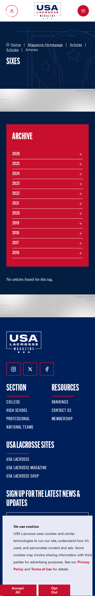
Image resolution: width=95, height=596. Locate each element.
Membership (62, 419)
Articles (76, 44)
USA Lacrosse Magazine (26, 468)
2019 (15, 223)
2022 (16, 193)
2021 (15, 203)
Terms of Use (41, 568)
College (13, 402)
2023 (16, 184)
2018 (15, 233)
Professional (18, 419)
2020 (16, 213)
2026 (16, 154)
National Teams (19, 427)
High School (17, 411)
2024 (16, 174)
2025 (16, 164)
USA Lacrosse (18, 460)
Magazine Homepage (45, 44)
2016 (15, 253)
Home (16, 44)
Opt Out (54, 590)
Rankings (60, 402)
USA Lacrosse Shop (22, 476)
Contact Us (61, 411)
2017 (15, 243)
